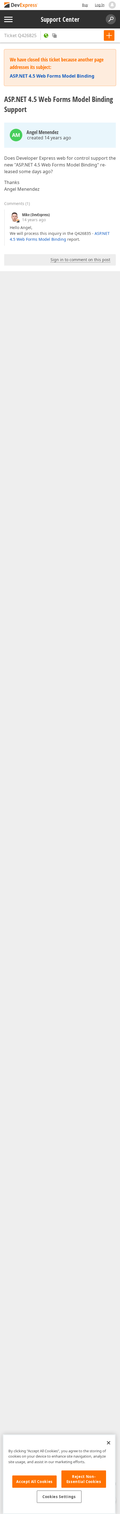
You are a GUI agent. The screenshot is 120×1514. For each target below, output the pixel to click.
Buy (85, 5)
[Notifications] (112, 5)
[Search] (111, 19)
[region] (59, 1474)
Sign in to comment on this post (80, 259)
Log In (99, 5)
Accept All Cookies (34, 1481)
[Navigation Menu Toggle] (8, 19)
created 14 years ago (49, 137)
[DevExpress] (21, 5)
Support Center (60, 19)
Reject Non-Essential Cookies (83, 1479)
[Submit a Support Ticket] (109, 35)
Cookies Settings (59, 1496)
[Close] (108, 1443)
